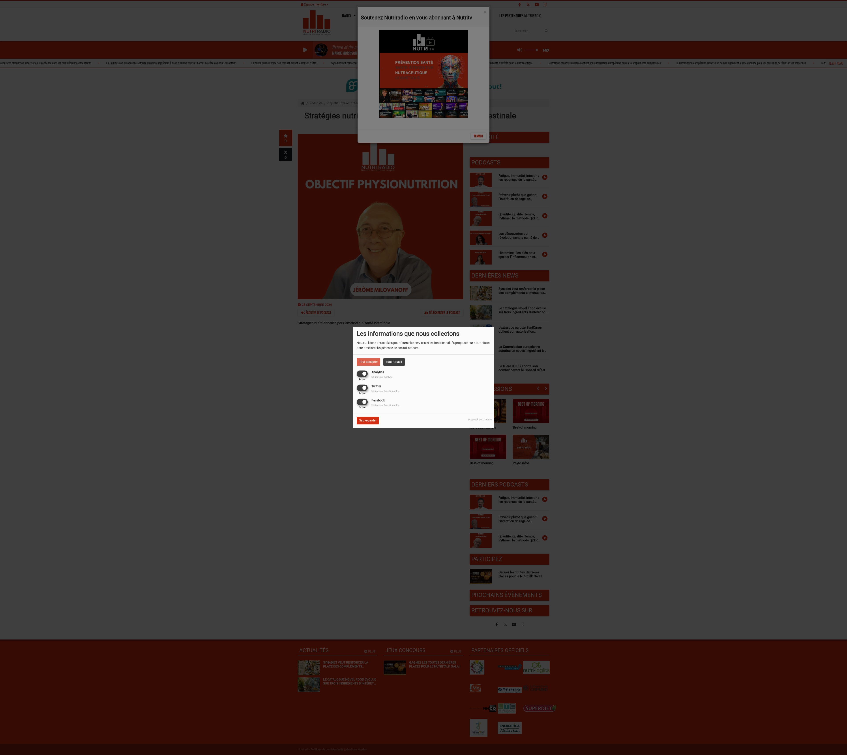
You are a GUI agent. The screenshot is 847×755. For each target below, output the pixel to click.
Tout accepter (368, 362)
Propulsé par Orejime (480, 419)
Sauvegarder (368, 420)
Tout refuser (394, 362)
